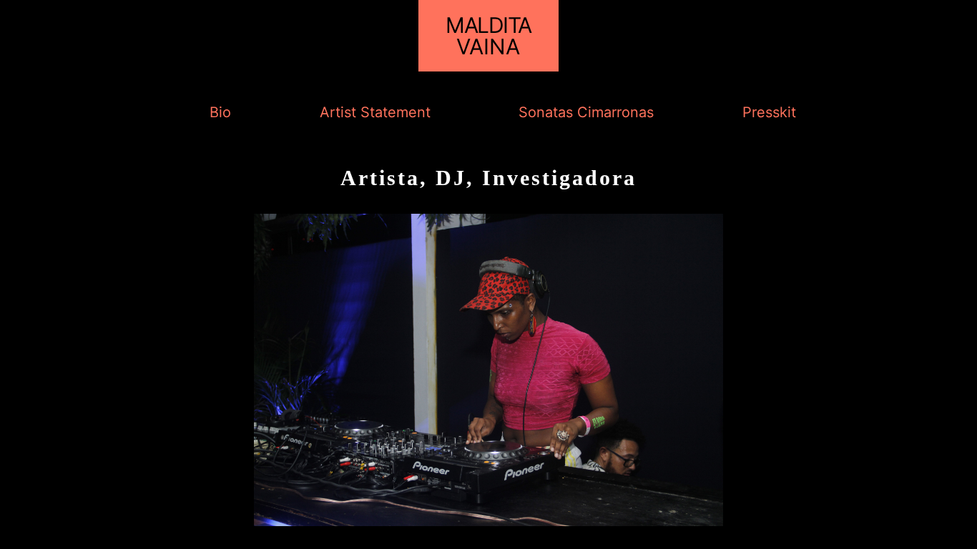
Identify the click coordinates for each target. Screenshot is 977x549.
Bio (220, 112)
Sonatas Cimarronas (586, 112)
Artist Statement (375, 112)
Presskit (769, 112)
